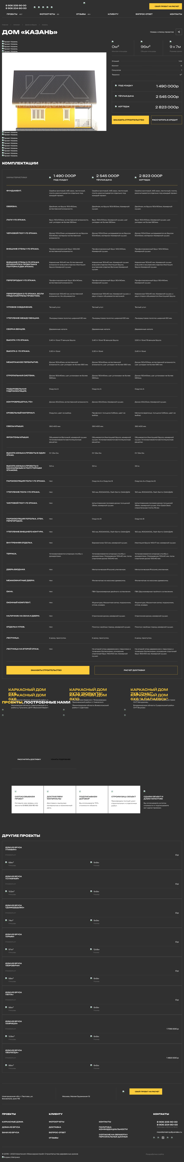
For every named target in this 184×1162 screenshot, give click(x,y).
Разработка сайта (155, 1154)
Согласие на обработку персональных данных (113, 1136)
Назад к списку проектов (162, 32)
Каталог (17, 25)
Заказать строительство (128, 120)
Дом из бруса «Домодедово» (14, 906)
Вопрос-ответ (57, 1132)
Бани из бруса (10, 1132)
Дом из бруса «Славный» (13, 877)
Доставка (55, 1127)
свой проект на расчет (167, 6)
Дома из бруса (31, 25)
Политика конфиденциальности (113, 1128)
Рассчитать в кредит (165, 120)
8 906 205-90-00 (16, 5)
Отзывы (53, 1138)
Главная (5, 25)
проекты (14, 14)
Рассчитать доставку (29, 759)
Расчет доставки (134, 670)
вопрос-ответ (144, 14)
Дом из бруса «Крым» (13, 935)
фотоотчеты (49, 14)
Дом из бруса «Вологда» (13, 1051)
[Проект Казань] (9, 41)
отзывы (83, 14)
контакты (176, 14)
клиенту (113, 14)
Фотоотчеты (56, 1122)
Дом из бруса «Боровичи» (13, 964)
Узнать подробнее (61, 759)
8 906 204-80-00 (16, 8)
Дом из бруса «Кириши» (13, 1022)
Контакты (105, 1122)
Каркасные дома (12, 1122)
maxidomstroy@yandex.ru (169, 1132)
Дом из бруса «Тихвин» (13, 848)
